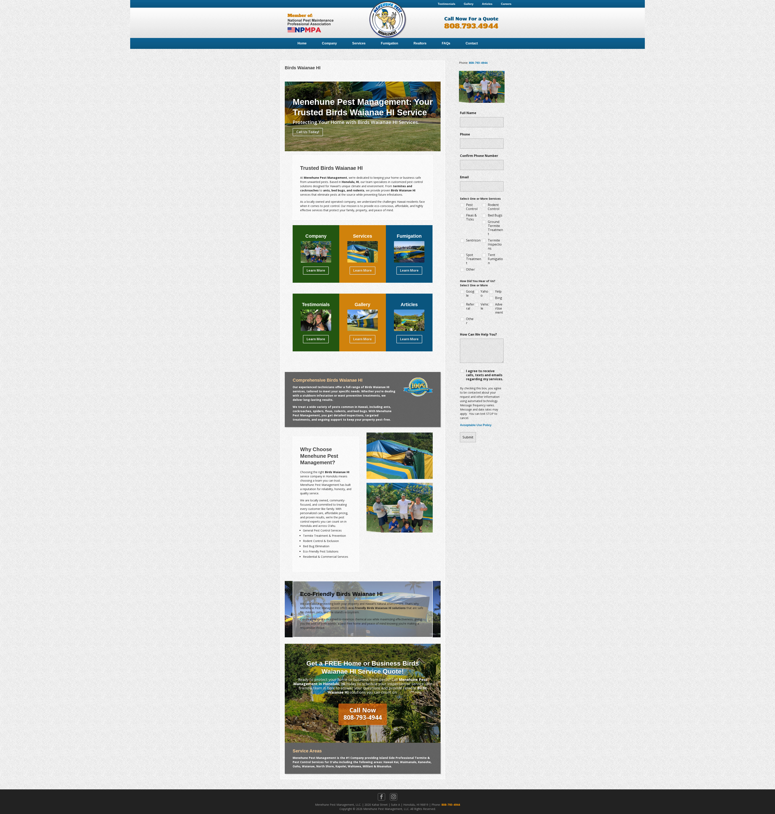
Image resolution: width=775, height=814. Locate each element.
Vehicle (485, 306)
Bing (498, 298)
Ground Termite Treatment (495, 228)
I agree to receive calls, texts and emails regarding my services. (484, 375)
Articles (487, 3)
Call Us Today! (307, 132)
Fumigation (389, 43)
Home (302, 43)
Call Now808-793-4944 (363, 714)
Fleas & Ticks (471, 217)
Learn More (316, 270)
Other (470, 269)
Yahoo (484, 293)
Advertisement (499, 308)
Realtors (420, 43)
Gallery (468, 3)
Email (464, 177)
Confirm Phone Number (479, 155)
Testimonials (446, 3)
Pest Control (472, 207)
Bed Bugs (495, 215)
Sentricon (473, 240)
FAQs (446, 43)
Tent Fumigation (495, 259)
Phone (465, 134)
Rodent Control (493, 207)
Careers (506, 3)
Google (470, 293)
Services (359, 43)
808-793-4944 (478, 63)
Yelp (498, 291)
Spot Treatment (473, 259)
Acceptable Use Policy (475, 425)
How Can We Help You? (478, 334)
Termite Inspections (495, 244)
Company (329, 43)
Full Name (468, 113)
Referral (470, 306)
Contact (472, 43)
